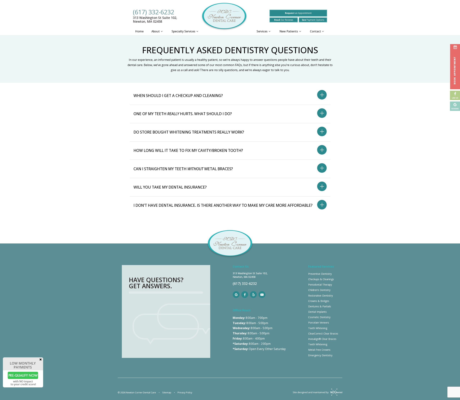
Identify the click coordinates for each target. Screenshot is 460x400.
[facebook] (244, 294)
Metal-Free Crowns (319, 349)
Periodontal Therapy (320, 284)
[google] (236, 294)
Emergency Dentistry (320, 355)
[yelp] (253, 294)
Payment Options (313, 19)
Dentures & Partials (319, 306)
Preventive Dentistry (320, 273)
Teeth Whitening (317, 328)
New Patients (288, 31)
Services (262, 31)
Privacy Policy (185, 392)
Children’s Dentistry (319, 290)
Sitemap (166, 392)
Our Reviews (283, 19)
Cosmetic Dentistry (319, 317)
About (155, 31)
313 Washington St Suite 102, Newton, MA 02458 (155, 19)
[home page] (224, 18)
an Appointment (298, 13)
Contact (315, 31)
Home (139, 31)
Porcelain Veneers (318, 322)
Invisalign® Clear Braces (322, 339)
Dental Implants (317, 311)
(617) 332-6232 (153, 12)
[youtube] (262, 294)
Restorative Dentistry (320, 295)
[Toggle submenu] (162, 31)
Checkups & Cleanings (321, 279)
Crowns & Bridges (318, 301)
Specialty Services (183, 31)
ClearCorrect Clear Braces (323, 333)
